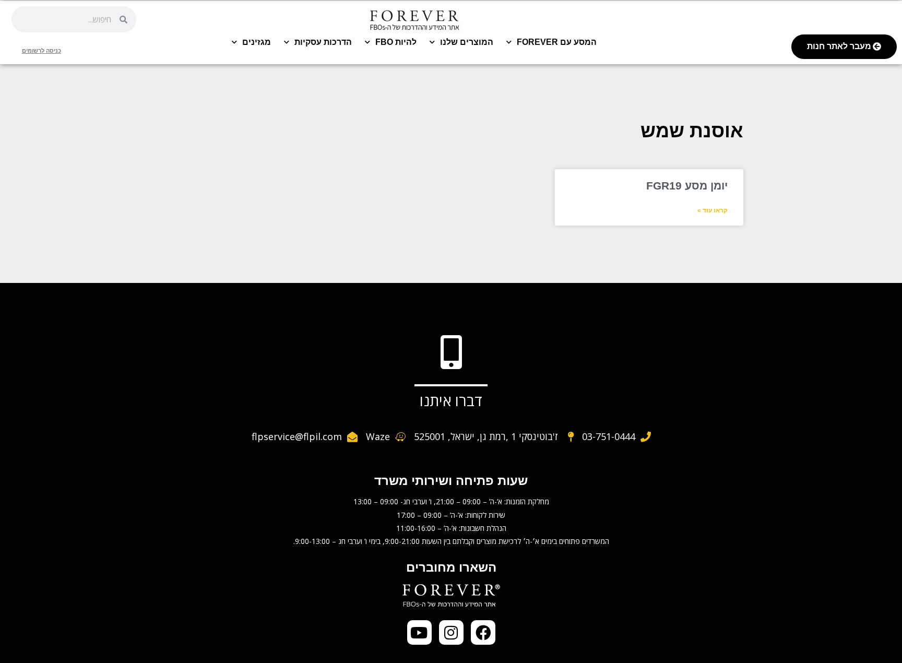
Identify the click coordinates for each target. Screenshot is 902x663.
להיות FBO (396, 42)
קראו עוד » (712, 210)
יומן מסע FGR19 (687, 186)
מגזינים (256, 42)
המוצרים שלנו (466, 42)
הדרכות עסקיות (323, 42)
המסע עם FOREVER (557, 42)
